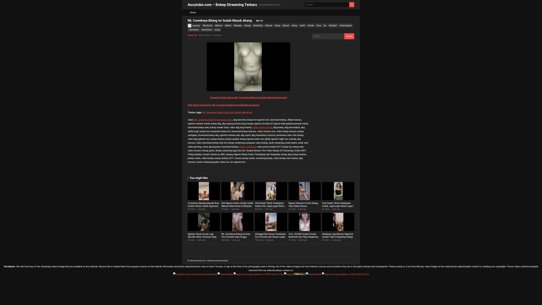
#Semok (268, 25)
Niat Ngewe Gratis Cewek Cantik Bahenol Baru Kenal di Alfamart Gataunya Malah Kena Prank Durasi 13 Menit (237, 207)
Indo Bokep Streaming (199, 105)
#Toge (277, 25)
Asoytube (196, 26)
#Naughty (238, 25)
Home (193, 12)
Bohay (294, 25)
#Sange (247, 25)
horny (318, 25)
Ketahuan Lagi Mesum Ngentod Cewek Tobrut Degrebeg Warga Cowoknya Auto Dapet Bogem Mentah (337, 238)
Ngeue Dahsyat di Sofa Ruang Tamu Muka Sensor (303, 204)
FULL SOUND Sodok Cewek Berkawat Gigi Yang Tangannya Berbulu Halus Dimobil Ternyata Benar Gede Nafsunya (304, 238)
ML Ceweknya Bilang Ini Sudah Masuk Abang (235, 105)
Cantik (302, 25)
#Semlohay (258, 25)
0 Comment (216, 35)
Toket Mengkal (346, 25)
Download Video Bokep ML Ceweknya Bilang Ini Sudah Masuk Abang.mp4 (248, 97)
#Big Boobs (207, 25)
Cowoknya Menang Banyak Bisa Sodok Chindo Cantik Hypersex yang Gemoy (203, 206)
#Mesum (218, 25)
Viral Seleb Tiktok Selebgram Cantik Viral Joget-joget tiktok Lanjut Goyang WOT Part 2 (269, 206)
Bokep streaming (247, 146)
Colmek (311, 25)
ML (325, 25)
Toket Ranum (206, 30)
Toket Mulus (194, 30)
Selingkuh (333, 25)
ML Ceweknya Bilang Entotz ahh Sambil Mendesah (227, 112)
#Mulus (228, 25)
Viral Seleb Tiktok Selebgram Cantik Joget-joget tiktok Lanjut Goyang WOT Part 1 (337, 206)
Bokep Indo (192, 35)
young (217, 30)
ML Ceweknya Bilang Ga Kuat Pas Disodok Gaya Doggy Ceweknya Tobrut (235, 237)
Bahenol (286, 25)
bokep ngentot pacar (262, 127)
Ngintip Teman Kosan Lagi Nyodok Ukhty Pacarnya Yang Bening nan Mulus (202, 237)
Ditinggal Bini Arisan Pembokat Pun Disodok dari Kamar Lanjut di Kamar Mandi (270, 237)
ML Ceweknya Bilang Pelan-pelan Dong (213, 119)
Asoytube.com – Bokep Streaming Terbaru (222, 5)
